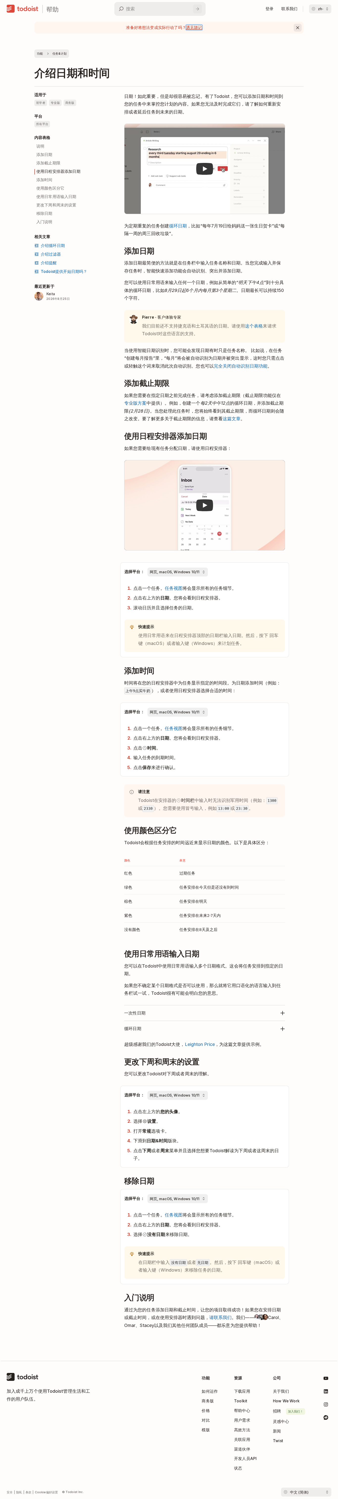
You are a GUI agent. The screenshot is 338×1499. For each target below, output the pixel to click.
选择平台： (134, 571)
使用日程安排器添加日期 (58, 171)
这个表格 (254, 326)
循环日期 (178, 225)
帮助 (52, 9)
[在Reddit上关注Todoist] (325, 1418)
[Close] (298, 28)
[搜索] (197, 8)
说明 (40, 146)
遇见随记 (194, 27)
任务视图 (174, 588)
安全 (10, 1492)
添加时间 (44, 179)
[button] (204, 169)
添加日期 (44, 154)
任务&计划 (59, 53)
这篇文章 (232, 418)
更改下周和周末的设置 (56, 205)
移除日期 (44, 213)
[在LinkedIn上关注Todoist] (325, 1392)
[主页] (22, 9)
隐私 (19, 1492)
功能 (40, 53)
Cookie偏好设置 (46, 1492)
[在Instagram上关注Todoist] (325, 1405)
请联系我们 (220, 1317)
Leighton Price (200, 1044)
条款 (28, 1492)
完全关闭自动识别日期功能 (240, 366)
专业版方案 (135, 403)
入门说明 (44, 222)
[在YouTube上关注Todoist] (325, 1379)
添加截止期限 (48, 163)
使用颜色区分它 (50, 188)
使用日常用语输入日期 (56, 196)
